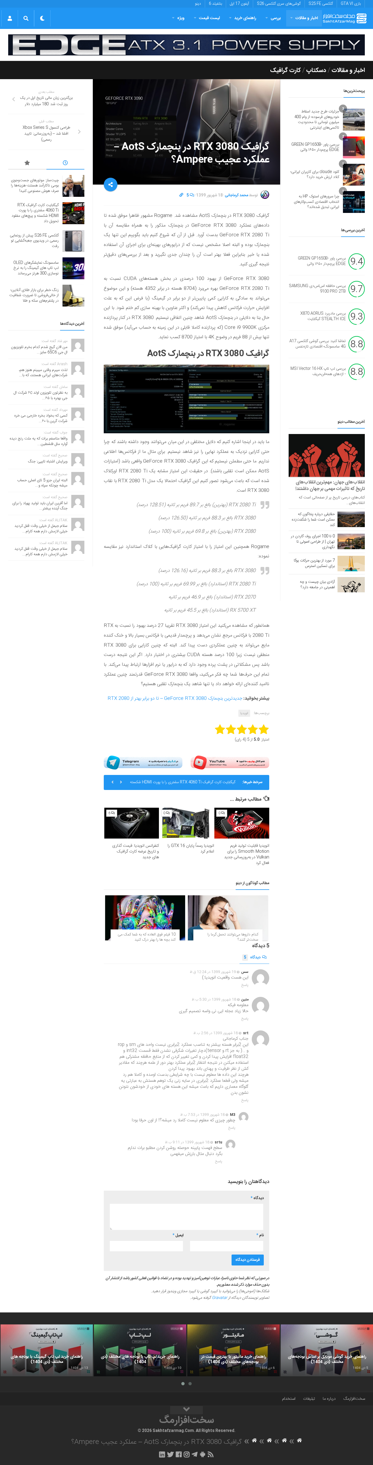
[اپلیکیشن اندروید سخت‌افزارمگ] (202, 1454)
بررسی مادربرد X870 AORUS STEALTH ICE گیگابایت (323, 317)
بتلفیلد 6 (215, 4)
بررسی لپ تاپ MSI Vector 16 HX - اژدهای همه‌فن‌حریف (318, 372)
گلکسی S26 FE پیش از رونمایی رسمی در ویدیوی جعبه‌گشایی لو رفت (182, 782)
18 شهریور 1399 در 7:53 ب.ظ (202, 1115)
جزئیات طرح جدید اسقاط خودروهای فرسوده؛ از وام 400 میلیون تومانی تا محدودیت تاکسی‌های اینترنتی (316, 119)
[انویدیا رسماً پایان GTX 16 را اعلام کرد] (186, 823)
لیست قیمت (209, 18)
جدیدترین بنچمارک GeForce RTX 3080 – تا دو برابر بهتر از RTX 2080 (175, 698)
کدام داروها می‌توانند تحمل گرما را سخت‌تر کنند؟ (233, 937)
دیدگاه (252, 957)
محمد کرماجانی (236, 195)
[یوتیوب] (230, 762)
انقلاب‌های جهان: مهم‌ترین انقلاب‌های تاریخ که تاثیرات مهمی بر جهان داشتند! (330, 486)
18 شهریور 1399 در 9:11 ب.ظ (187, 1142)
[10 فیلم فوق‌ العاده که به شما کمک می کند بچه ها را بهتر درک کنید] (145, 917)
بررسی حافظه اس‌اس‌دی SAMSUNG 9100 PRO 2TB (317, 289)
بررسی (276, 18)
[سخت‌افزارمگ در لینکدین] (162, 1454)
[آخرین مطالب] (65, 164)
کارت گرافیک (285, 70)
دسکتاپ (316, 70)
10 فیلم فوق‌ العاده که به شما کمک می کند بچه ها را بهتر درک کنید (147, 937)
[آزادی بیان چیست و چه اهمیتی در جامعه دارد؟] (351, 584)
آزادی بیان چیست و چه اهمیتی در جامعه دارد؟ (317, 585)
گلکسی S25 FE (321, 4)
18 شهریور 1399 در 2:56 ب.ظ (215, 1033)
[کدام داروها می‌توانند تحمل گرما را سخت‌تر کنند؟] (228, 917)
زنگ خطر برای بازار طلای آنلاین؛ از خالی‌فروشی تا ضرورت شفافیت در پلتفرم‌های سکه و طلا (34, 295)
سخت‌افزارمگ (354, 1398)
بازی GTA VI (351, 4)
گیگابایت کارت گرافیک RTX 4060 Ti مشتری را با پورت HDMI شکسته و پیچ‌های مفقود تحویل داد (35, 213)
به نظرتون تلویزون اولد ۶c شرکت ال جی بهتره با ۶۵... (40, 396)
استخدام (288, 1398)
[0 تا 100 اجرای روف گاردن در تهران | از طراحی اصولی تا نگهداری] (351, 541)
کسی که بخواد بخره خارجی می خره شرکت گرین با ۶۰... (40, 418)
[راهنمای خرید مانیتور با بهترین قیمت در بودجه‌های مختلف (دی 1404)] (233, 1350)
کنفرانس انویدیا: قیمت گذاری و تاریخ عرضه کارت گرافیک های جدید (135, 851)
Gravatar (219, 1298)
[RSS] (211, 1454)
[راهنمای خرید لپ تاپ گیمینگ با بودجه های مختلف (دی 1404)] (47, 1350)
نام (260, 1235)
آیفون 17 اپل (239, 4)
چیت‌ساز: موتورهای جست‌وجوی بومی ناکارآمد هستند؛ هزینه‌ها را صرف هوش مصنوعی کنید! (35, 185)
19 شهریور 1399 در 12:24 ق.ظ (213, 972)
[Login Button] (10, 18)
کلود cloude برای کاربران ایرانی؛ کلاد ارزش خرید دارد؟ (315, 175)
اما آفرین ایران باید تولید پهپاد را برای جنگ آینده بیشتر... (39, 506)
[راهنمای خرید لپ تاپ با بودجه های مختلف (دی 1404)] (140, 1350)
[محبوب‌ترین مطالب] (27, 164)
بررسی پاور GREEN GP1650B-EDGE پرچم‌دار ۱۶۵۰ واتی (315, 147)
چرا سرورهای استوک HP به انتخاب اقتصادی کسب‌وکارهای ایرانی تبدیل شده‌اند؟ (316, 201)
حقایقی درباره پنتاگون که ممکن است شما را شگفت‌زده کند (313, 519)
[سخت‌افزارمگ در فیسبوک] (179, 1454)
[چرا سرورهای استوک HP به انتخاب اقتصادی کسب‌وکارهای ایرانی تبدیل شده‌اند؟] (354, 202)
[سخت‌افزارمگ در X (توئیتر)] (170, 1454)
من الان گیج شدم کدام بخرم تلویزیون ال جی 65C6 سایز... (39, 350)
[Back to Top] (186, 1410)
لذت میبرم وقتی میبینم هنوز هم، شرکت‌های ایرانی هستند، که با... (43, 373)
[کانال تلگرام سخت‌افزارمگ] (194, 1454)
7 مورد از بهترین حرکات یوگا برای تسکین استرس (314, 563)
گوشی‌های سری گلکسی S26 (279, 4)
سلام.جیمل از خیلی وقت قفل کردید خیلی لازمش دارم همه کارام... (40, 529)
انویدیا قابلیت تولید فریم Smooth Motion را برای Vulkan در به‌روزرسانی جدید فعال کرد (246, 854)
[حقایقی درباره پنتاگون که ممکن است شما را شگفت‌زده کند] (351, 519)
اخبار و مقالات (306, 18)
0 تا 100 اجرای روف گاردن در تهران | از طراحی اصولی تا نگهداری (313, 542)
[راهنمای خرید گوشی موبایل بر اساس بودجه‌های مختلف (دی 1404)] (327, 1350)
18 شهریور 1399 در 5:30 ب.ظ (214, 1000)
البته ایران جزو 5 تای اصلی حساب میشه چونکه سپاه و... (42, 483)
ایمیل (178, 1235)
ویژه (181, 18)
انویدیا (244, 713)
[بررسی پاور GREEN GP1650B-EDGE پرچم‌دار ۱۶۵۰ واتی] (354, 147)
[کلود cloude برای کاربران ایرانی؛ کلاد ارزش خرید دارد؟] (354, 175)
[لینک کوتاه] (181, 195)
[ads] (186, 44)
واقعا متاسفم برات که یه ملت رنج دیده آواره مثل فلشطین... (38, 441)
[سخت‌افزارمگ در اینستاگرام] (187, 1454)
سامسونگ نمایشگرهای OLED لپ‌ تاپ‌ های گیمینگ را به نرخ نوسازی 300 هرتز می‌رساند (36, 268)
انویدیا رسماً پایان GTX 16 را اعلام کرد (191, 848)
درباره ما (329, 1398)
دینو (198, 4)
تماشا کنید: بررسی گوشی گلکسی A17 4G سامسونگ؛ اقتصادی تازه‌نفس (317, 344)
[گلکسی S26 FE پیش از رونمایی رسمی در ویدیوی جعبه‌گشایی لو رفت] (73, 241)
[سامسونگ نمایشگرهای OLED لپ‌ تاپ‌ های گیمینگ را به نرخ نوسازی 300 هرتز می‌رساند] (73, 268)
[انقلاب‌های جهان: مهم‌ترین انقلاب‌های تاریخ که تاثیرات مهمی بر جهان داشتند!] (327, 455)
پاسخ (244, 985)
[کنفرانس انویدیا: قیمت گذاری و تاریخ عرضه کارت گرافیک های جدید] (131, 823)
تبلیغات (309, 1398)
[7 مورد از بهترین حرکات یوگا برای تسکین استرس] (351, 563)
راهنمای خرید (245, 18)
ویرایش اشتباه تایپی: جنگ (47, 461)
